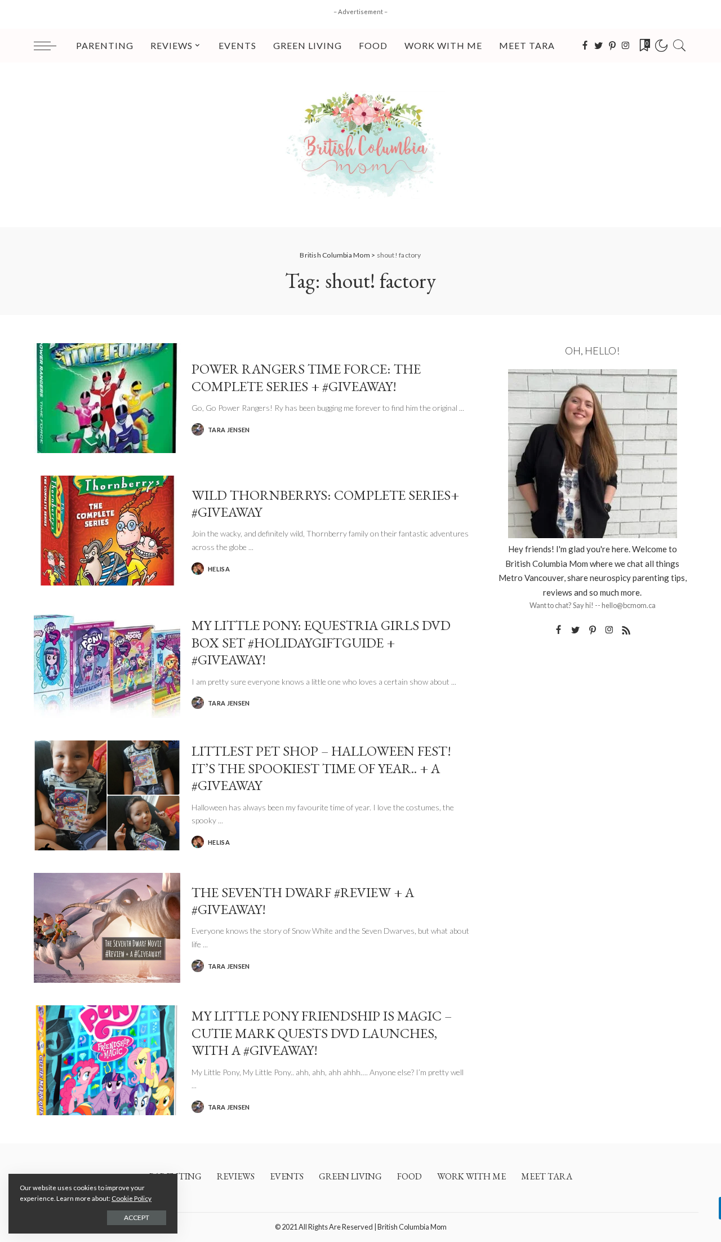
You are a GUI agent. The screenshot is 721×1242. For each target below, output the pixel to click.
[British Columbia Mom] (360, 145)
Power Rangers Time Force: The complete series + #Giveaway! (306, 377)
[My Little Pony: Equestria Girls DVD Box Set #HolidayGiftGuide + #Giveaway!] (107, 663)
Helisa (219, 569)
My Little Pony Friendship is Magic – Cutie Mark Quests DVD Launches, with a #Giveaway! (322, 1032)
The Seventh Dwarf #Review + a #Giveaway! (303, 900)
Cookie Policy (132, 1198)
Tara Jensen (229, 430)
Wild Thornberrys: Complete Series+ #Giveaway (325, 503)
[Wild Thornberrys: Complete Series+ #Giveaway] (107, 530)
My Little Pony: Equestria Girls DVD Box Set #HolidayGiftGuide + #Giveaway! (321, 642)
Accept (136, 1217)
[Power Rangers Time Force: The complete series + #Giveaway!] (107, 398)
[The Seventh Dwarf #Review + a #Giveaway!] (107, 928)
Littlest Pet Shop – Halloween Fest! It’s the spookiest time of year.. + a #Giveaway (321, 768)
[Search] (679, 46)
